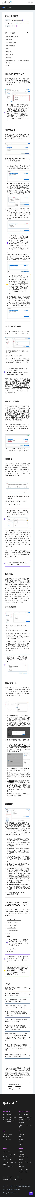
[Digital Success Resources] (29, 3)
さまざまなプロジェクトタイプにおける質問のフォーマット (17, 61)
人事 (20, 1144)
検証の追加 (8, 51)
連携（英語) (22, 1166)
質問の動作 (8, 57)
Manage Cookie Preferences (10, 1193)
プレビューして (20, 247)
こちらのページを (15, 960)
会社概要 (21, 1151)
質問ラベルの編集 (10, 45)
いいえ (18, 1088)
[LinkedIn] (14, 1177)
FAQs (7, 65)
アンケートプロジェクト (14, 920)
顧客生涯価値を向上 (8, 1114)
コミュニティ (6, 1151)
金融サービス (6, 1136)
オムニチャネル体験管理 (25, 1117)
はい (10, 1088)
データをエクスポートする (21, 544)
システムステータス (8, 1166)
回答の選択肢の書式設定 (20, 387)
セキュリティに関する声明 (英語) (11, 1189)
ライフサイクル (11, 927)
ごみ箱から (24, 793)
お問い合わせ (22, 1154)
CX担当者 (21, 1134)
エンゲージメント (12, 925)
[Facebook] (7, 1177)
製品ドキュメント (7, 1157)
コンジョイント (11, 949)
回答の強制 (9, 633)
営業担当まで (16, 291)
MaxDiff (10, 951)
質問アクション (9, 54)
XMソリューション (12, 922)
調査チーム (21, 1136)
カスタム (20, 641)
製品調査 (21, 1139)
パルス (9, 933)
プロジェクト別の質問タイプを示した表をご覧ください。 (17, 972)
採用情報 (21, 1159)
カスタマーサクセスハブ (9, 1154)
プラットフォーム (23, 1157)
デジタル (21, 1142)
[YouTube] (18, 1177)
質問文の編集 (9, 39)
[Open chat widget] (31, 1193)
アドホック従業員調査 (13, 930)
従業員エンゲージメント (25, 1120)
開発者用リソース (7, 1159)
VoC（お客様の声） (24, 1114)
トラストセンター (23, 1172)
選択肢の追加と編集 (11, 42)
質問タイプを (15, 118)
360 (8, 936)
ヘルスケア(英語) (7, 1134)
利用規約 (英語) (26, 1186)
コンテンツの (10, 641)
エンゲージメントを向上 (9, 1117)
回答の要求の (20, 633)
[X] (11, 1177)
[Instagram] (4, 1177)
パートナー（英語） (24, 1169)
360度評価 (21, 1122)
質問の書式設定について (12, 36)
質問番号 (8, 48)
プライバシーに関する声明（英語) (12, 1186)
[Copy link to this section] (3, 74)
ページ (12, 770)
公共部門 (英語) (7, 1139)
